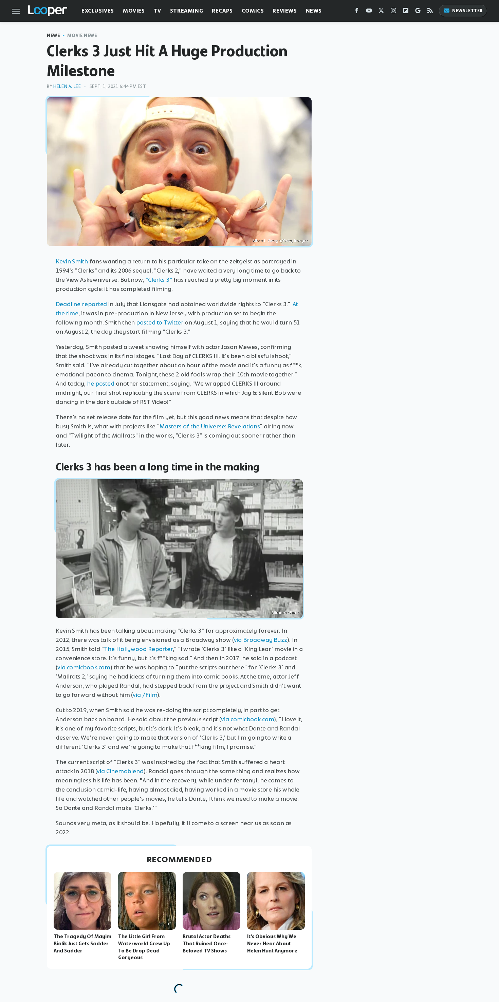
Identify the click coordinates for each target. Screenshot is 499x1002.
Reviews (285, 10)
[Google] (417, 12)
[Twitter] (381, 12)
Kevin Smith (72, 261)
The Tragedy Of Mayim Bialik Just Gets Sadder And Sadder (82, 943)
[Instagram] (393, 12)
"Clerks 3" (158, 280)
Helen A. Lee (67, 86)
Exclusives (97, 10)
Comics (253, 10)
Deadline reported (81, 304)
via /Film (145, 695)
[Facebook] (356, 12)
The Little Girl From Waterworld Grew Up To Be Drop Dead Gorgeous (144, 947)
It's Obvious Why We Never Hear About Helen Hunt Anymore (272, 943)
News (314, 10)
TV (157, 10)
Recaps (222, 10)
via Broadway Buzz (260, 640)
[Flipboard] (405, 12)
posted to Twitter (159, 322)
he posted (100, 383)
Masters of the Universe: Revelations (210, 426)
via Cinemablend (120, 771)
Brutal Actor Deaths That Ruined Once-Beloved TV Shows (206, 943)
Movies (134, 10)
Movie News (82, 35)
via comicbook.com (83, 667)
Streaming (186, 10)
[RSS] (430, 12)
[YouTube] (369, 12)
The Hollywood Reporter (138, 649)
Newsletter (467, 11)
